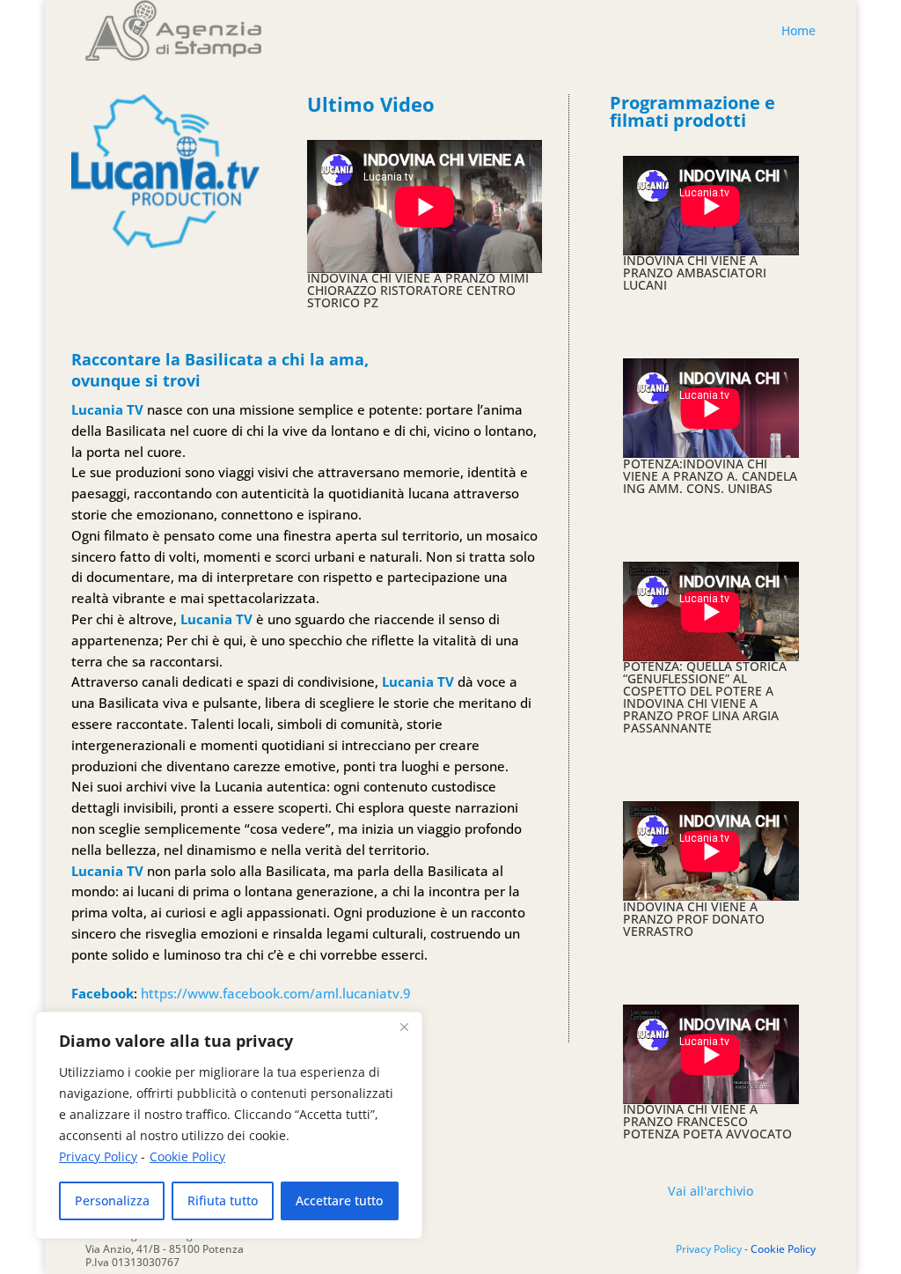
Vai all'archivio (710, 1190)
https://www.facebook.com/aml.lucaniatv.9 (276, 993)
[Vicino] (403, 1026)
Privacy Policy (98, 1156)
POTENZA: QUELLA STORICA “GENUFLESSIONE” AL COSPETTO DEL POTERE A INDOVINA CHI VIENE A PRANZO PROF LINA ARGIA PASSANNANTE (705, 697)
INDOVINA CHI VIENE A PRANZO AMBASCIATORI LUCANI (694, 272)
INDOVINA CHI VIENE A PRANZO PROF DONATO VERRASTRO (694, 918)
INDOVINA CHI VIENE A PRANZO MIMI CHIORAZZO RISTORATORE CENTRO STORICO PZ (418, 290)
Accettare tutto (339, 1200)
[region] (228, 1125)
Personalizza (112, 1200)
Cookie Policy (187, 1156)
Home (798, 30)
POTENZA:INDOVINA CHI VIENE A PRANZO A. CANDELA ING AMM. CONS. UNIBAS (710, 476)
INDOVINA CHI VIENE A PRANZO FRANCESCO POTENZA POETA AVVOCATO (707, 1121)
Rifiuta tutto (222, 1200)
